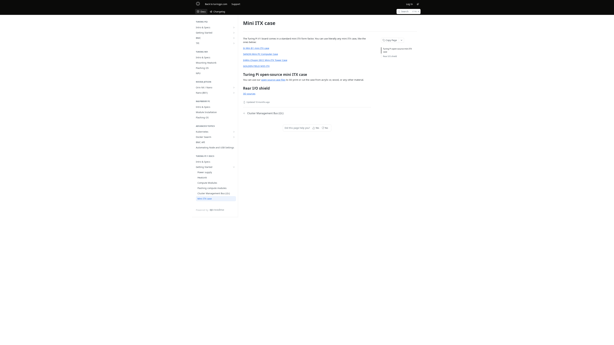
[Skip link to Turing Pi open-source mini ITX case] (241, 75)
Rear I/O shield (390, 56)
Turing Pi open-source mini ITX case (397, 50)
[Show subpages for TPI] (234, 43)
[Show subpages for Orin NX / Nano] (234, 87)
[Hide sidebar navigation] (237, 116)
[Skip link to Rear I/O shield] (241, 88)
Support (236, 4)
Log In (409, 4)
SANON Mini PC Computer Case (260, 54)
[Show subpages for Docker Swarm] (234, 137)
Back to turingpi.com (216, 4)
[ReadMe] (217, 210)
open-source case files (273, 79)
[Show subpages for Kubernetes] (234, 131)
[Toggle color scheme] (418, 4)
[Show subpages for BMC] (234, 38)
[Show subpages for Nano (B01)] (234, 93)
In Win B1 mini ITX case (256, 48)
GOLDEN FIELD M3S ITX (256, 66)
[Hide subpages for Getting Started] (234, 167)
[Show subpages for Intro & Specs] (234, 27)
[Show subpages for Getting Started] (234, 32)
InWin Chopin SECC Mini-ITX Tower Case (265, 60)
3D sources (249, 93)
